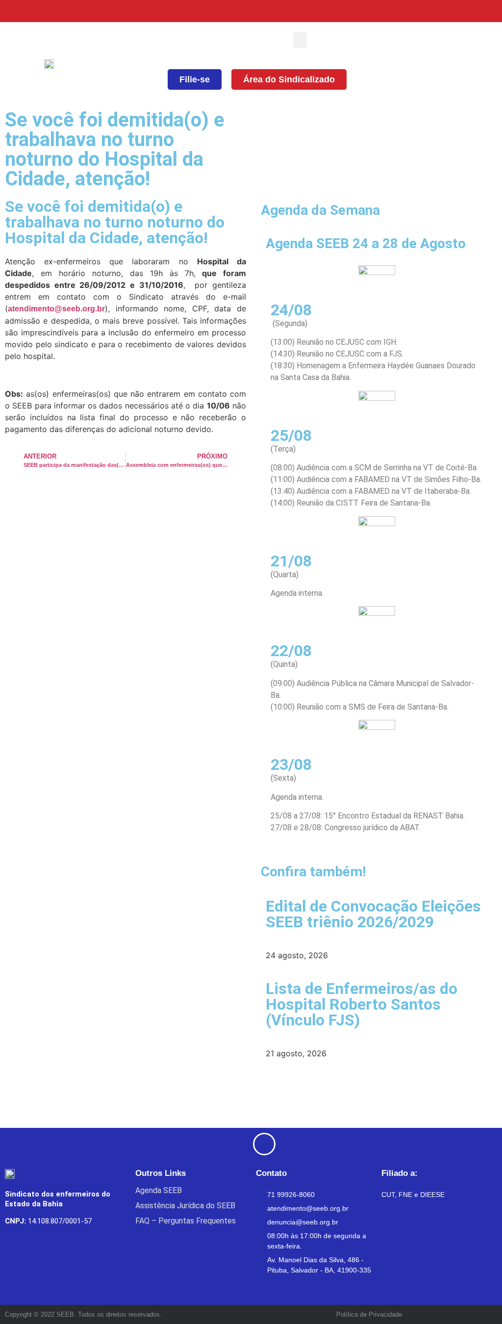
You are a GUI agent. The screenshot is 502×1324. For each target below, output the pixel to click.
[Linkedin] (466, 11)
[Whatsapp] (491, 11)
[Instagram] (442, 11)
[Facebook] (393, 11)
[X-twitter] (417, 11)
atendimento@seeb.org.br (56, 309)
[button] (300, 40)
